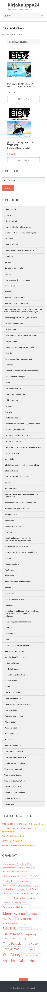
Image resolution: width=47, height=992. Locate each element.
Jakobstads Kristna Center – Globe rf (19, 828)
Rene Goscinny (24, 929)
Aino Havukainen (8, 864)
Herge (36, 885)
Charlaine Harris (11, 876)
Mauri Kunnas (14, 913)
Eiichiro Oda (30, 876)
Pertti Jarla (24, 923)
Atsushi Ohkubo (22, 871)
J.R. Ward (33, 889)
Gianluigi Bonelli (25, 885)
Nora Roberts (24, 918)
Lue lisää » (23, 99)
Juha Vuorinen (21, 893)
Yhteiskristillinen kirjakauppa (16, 823)
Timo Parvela (12, 943)
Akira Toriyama (24, 864)
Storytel (5, 840)
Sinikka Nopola (13, 934)
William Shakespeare (32, 955)
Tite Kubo (31, 943)
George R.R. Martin (9, 885)
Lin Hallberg (7, 902)
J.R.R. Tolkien (21, 889)
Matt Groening (37, 908)
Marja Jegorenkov (21, 903)
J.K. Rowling (8, 889)
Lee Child (7, 898)
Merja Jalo (33, 914)
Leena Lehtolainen (25, 898)
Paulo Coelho (10, 923)
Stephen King (31, 934)
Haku (7, 188)
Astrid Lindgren (8, 871)
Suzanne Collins (9, 938)
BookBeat (6, 836)
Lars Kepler (35, 894)
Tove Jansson (11, 949)
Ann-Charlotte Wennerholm (13, 868)
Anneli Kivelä (30, 868)
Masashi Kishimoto (16, 907)
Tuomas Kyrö (28, 949)
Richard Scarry (38, 929)
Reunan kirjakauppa (11, 845)
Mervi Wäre (8, 919)
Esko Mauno (22, 881)
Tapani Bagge (22, 939)
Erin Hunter (8, 881)
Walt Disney (11, 954)
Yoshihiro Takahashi (18, 960)
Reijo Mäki (10, 928)
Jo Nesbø (7, 893)
